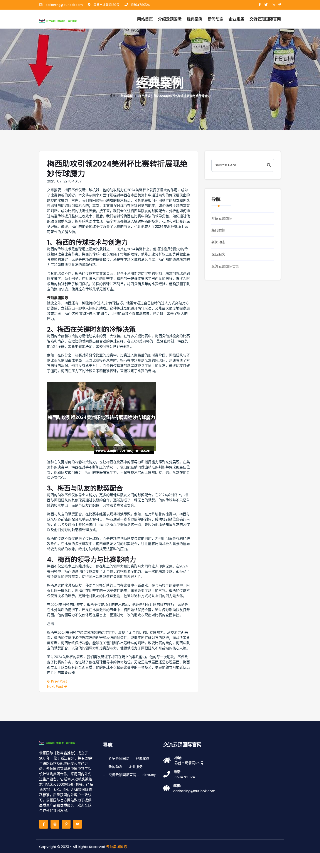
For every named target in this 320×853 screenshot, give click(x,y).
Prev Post (58, 681)
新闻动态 (215, 19)
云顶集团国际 (116, 846)
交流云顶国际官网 (225, 266)
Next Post (55, 686)
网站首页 (145, 19)
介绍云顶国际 (170, 19)
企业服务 (236, 19)
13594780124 (140, 5)
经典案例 (194, 19)
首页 (112, 96)
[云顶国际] (62, 20)
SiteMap (150, 774)
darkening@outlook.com (64, 5)
